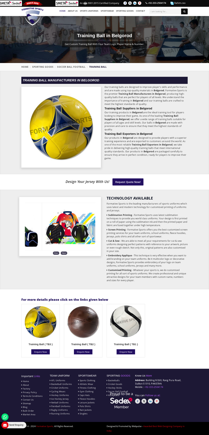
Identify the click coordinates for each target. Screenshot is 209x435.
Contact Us (28, 399)
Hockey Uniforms (59, 395)
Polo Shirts (85, 406)
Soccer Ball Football (71, 66)
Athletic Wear (86, 384)
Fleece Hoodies (87, 398)
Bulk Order (28, 410)
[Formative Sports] (32, 13)
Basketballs (113, 380)
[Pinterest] (139, 3)
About (25, 384)
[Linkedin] (134, 3)
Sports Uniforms (89, 11)
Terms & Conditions (32, 396)
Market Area (28, 414)
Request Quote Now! (128, 182)
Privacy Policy (29, 392)
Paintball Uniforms (60, 406)
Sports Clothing (87, 380)
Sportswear (107, 11)
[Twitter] (130, 3)
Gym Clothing (86, 391)
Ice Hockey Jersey (59, 398)
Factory (26, 388)
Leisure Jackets (87, 402)
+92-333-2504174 (156, 3)
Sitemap (26, 403)
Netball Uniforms (59, 402)
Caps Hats (84, 395)
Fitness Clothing (87, 387)
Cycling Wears (57, 391)
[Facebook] (125, 3)
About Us (73, 11)
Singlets (83, 413)
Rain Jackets (85, 409)
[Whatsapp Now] (5, 417)
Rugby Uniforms (59, 409)
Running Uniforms (60, 413)
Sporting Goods (125, 11)
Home (62, 11)
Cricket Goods (114, 384)
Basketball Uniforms (61, 384)
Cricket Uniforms (59, 387)
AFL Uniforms (57, 380)
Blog (24, 407)
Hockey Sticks (114, 387)
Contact (140, 11)
